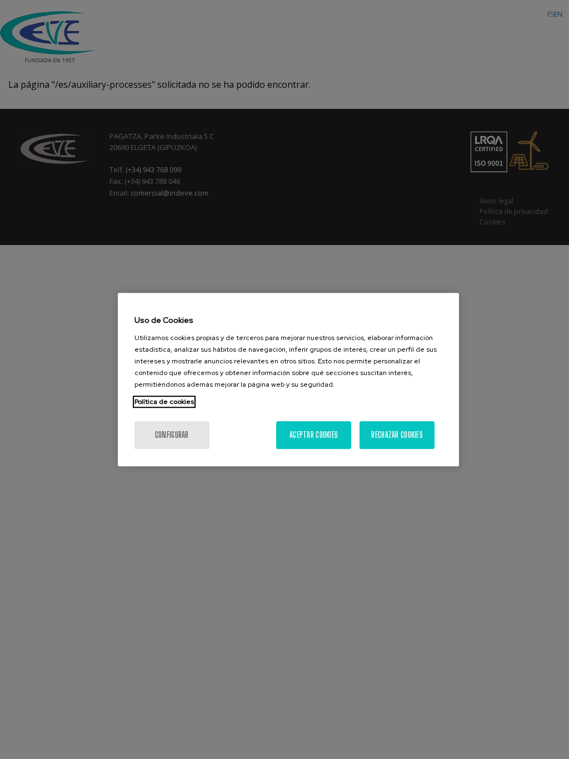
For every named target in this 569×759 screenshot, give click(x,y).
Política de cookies (164, 401)
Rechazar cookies (396, 435)
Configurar (172, 435)
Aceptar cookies (314, 435)
